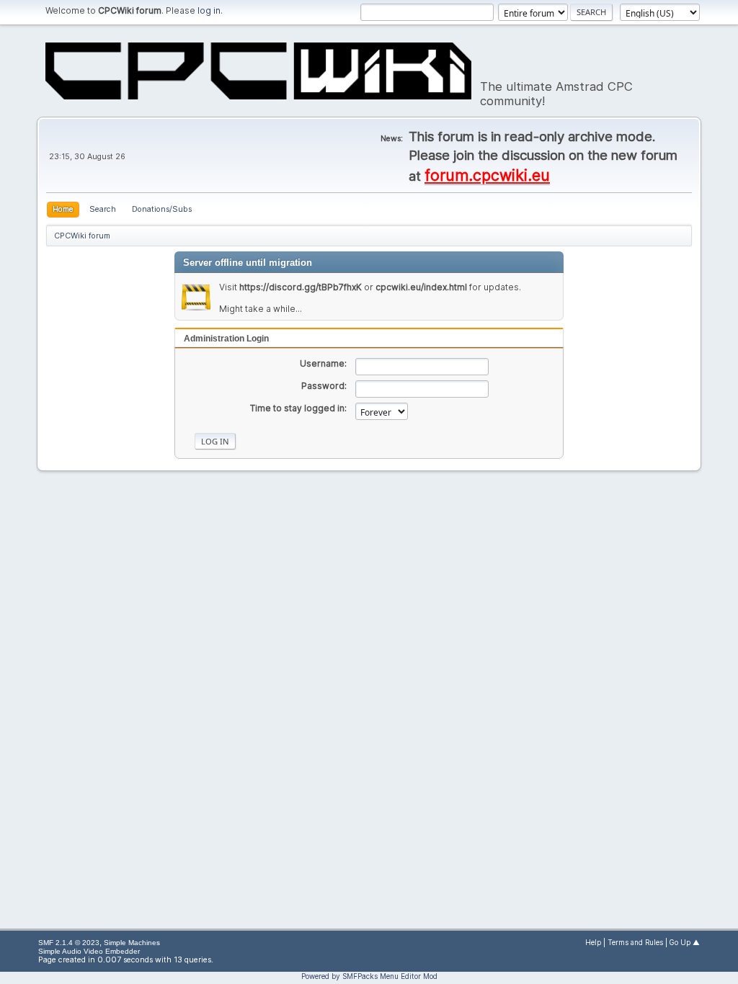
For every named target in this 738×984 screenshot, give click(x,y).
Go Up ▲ (685, 943)
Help (593, 943)
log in (209, 10)
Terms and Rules (635, 943)
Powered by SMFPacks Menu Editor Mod (369, 976)
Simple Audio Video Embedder (89, 951)
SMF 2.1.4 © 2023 (68, 943)
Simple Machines (132, 943)
